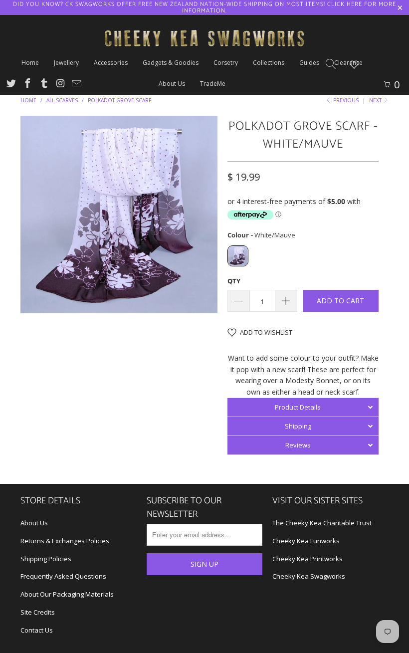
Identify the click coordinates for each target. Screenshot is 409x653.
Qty (233, 280)
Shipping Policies (45, 558)
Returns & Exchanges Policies (64, 540)
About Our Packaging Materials (67, 594)
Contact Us (36, 630)
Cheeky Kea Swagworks (308, 576)
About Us (34, 522)
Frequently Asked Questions (63, 576)
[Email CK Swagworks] (75, 84)
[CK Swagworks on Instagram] (59, 84)
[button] (303, 407)
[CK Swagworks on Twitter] (10, 84)
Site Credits (37, 612)
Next (376, 100)
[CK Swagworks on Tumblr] (43, 84)
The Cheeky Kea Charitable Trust (322, 522)
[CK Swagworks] (204, 26)
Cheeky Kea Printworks (307, 558)
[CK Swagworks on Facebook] (26, 84)
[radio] (237, 255)
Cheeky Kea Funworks (306, 540)
